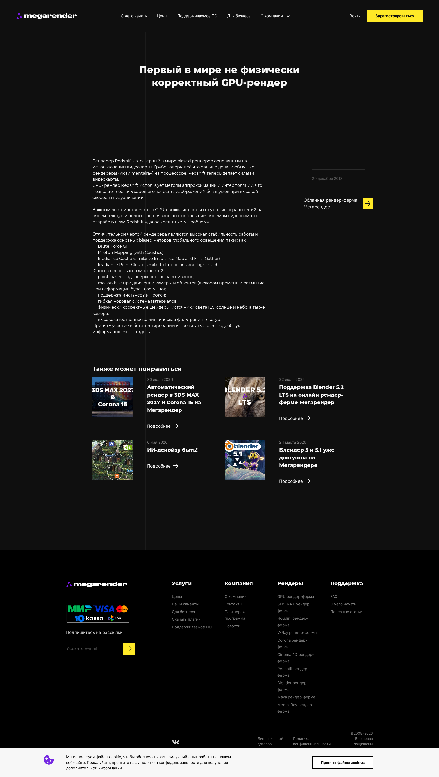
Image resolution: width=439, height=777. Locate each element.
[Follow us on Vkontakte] (176, 742)
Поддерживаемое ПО (197, 15)
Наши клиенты (185, 604)
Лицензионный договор (270, 741)
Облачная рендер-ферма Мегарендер (330, 203)
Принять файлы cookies (343, 762)
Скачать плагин (186, 619)
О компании (272, 15)
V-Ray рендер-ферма (297, 632)
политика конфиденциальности (169, 762)
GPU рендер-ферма (295, 596)
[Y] (129, 649)
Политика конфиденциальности (312, 741)
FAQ (333, 596)
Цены (162, 15)
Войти (355, 15)
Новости (232, 626)
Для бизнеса (238, 15)
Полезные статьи (346, 611)
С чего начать (134, 15)
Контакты (233, 604)
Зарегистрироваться (394, 15)
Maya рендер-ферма (296, 697)
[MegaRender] (46, 16)
